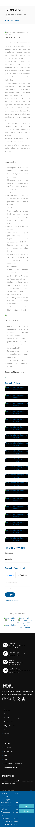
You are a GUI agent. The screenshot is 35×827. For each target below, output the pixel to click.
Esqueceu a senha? (12, 600)
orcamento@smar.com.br (17, 645)
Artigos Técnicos (9, 726)
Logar (10, 595)
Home (7, 20)
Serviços (7, 710)
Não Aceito (27, 811)
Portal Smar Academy (11, 718)
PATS (5, 755)
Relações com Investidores (13, 763)
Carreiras (7, 734)
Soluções (7, 743)
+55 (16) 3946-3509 (14, 672)
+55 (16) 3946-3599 (14, 647)
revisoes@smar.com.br (16, 662)
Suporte (6, 714)
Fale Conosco (8, 751)
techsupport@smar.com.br (17, 654)
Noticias (7, 730)
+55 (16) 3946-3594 (14, 664)
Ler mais (13, 824)
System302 (7, 747)
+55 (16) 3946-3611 (14, 655)
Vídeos (6, 759)
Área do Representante (11, 767)
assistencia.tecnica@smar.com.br (19, 671)
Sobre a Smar (8, 722)
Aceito (26, 806)
